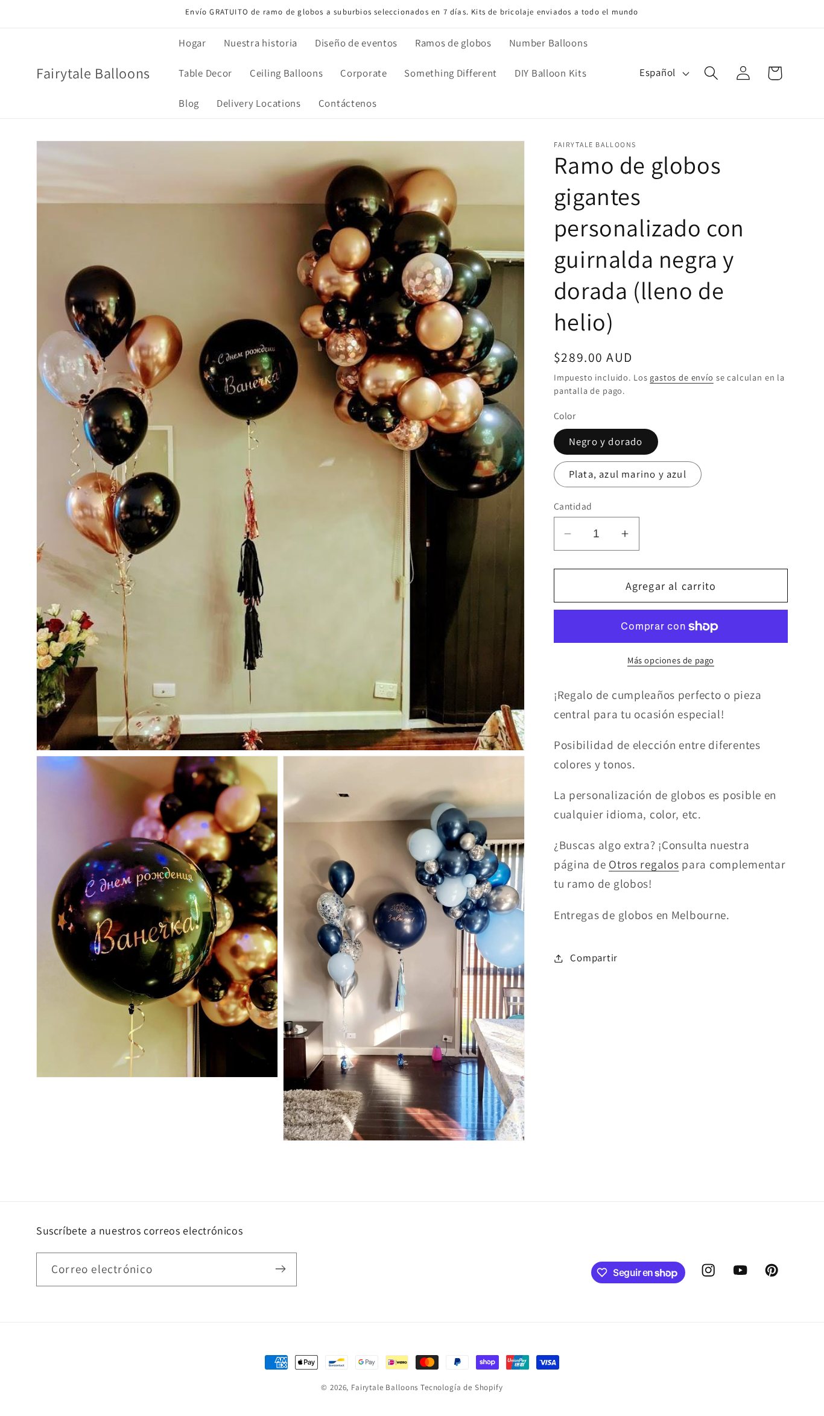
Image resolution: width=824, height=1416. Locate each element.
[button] (711, 73)
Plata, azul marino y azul (627, 474)
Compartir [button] (593, 957)
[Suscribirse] (280, 1269)
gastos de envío (682, 377)
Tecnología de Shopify (461, 1387)
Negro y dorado (606, 441)
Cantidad (573, 506)
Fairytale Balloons (384, 1387)
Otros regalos (644, 864)
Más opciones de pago (670, 660)
